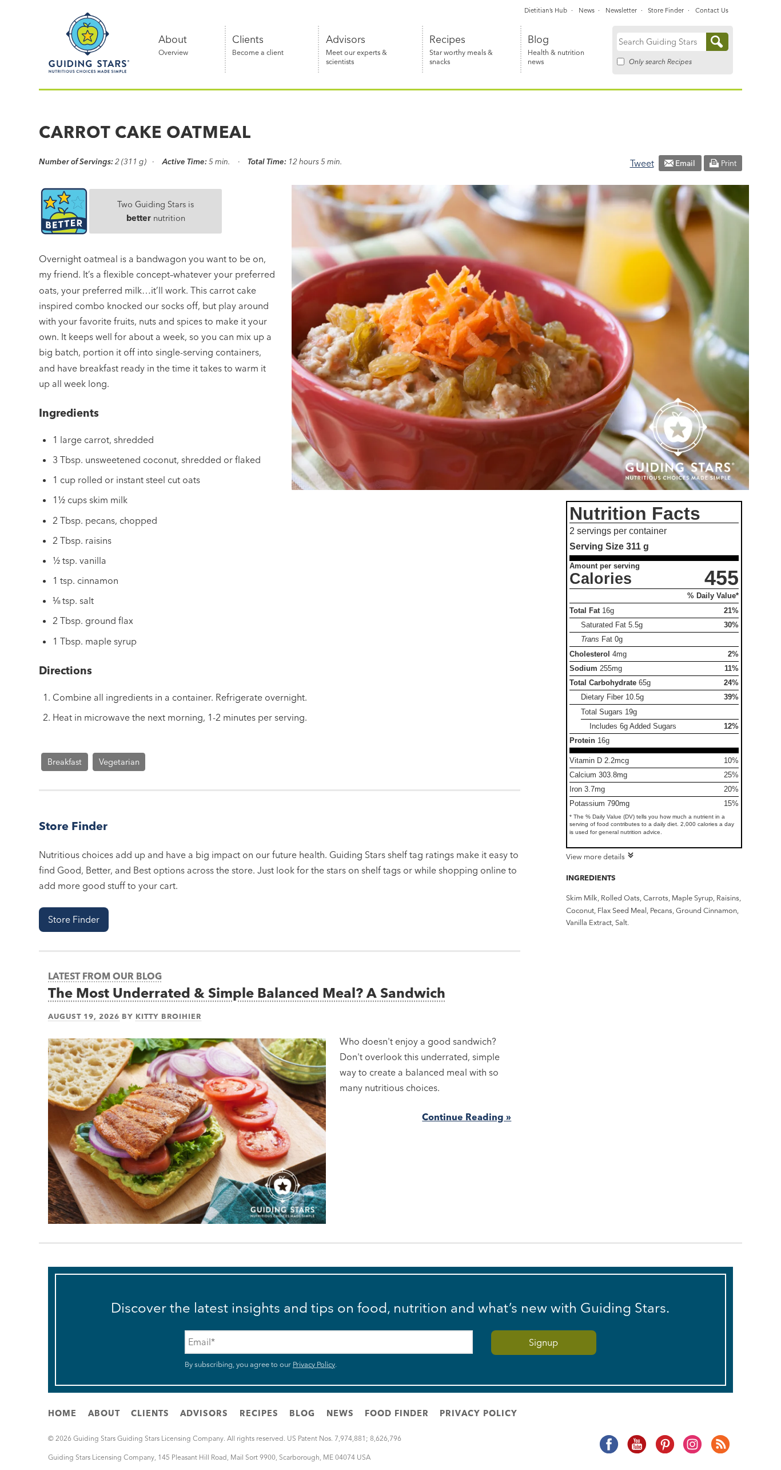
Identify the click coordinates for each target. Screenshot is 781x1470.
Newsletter (621, 10)
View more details (595, 856)
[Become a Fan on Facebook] (608, 1451)
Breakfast (64, 762)
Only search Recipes (660, 61)
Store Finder (666, 10)
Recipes (461, 50)
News (587, 10)
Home (62, 1413)
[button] (74, 919)
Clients (258, 45)
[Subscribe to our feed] (720, 1451)
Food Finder (397, 1413)
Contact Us (711, 10)
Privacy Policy (314, 1364)
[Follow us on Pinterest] (664, 1451)
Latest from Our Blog (105, 976)
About (173, 45)
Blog (556, 50)
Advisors (356, 50)
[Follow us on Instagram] (692, 1451)
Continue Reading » (466, 1117)
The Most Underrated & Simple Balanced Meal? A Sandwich (246, 993)
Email (685, 163)
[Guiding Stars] (89, 71)
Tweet (642, 163)
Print (728, 163)
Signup (543, 1342)
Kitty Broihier (168, 1016)
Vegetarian (119, 762)
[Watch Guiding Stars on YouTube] (636, 1451)
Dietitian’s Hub (545, 10)
